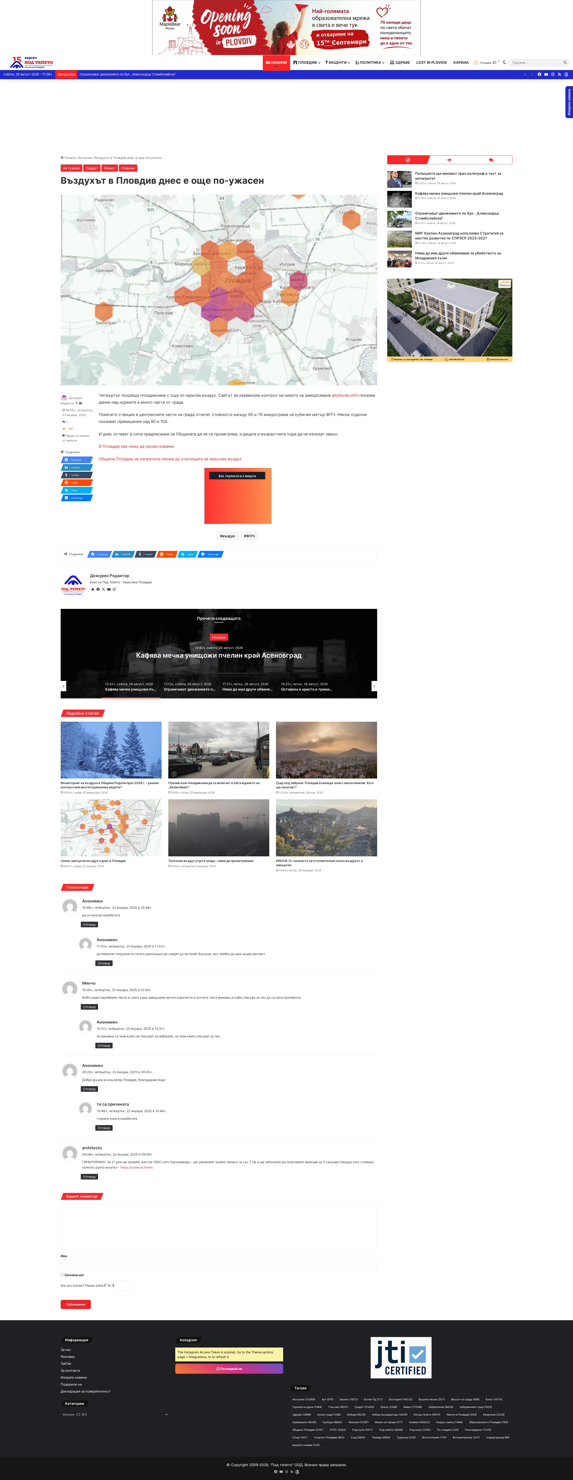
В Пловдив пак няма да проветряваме (136, 446)
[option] (219, 653)
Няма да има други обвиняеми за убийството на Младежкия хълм (131, 74)
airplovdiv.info (345, 395)
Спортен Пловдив (329, 1437)
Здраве (402, 62)
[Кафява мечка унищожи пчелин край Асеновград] (399, 199)
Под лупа (362, 1429)
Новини (278, 62)
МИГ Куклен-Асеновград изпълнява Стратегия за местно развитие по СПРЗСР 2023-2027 (459, 235)
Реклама (68, 1357)
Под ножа (420, 1429)
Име (64, 1256)
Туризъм (406, 1437)
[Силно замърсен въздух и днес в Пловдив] (111, 827)
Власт (494, 1399)
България (400, 1399)
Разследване (478, 1429)
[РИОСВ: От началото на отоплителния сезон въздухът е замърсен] (326, 827)
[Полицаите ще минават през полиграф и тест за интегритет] (399, 179)
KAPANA (461, 62)
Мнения (359, 1422)
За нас (66, 1350)
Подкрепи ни (71, 1384)
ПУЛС (337, 1429)
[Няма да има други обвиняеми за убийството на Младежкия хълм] (399, 259)
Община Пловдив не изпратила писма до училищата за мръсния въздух (170, 458)
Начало (70, 158)
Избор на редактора (389, 1414)
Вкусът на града (465, 1399)
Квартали (494, 1414)
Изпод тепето (427, 1414)
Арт (328, 1399)
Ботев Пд (373, 1399)
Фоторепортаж (466, 1437)
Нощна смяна (449, 1422)
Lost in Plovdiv (431, 62)
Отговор (89, 924)
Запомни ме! (74, 1275)
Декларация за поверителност (86, 1391)
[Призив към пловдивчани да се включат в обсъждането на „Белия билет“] (218, 750)
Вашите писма (432, 1399)
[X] (103, 589)
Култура (332, 1422)
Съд (358, 1437)
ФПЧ (250, 536)
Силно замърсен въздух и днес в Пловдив (93, 861)
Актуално (85, 158)
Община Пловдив (307, 1429)
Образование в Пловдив (488, 1422)
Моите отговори (389, 1422)
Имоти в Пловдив (462, 1414)
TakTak (66, 1364)
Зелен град (329, 1414)
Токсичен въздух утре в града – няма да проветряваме (211, 861)
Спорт (300, 1437)
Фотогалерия (434, 1437)
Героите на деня (307, 1407)
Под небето (391, 1429)
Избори (356, 1414)
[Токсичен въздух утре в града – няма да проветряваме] (218, 827)
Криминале (304, 1422)
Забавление (440, 1407)
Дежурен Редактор (109, 575)
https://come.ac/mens (136, 1167)
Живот (109, 168)
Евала (389, 1407)
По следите (448, 1429)
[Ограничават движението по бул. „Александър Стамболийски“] (399, 219)
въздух (228, 536)
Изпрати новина (74, 1378)
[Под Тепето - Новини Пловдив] (31, 62)
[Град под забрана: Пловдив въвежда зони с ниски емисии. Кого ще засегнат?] (326, 750)
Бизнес (349, 1399)
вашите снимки (306, 1445)
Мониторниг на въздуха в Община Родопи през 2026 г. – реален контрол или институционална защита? (110, 785)
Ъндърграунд (497, 1437)
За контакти (70, 1371)
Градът (92, 168)
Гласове (338, 1407)
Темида (381, 1437)
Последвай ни (231, 1369)
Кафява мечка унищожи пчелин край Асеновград (459, 193)
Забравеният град (476, 1407)
